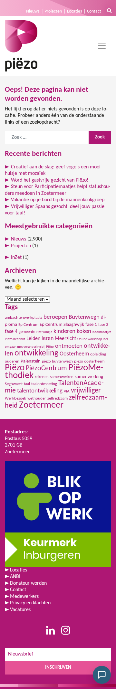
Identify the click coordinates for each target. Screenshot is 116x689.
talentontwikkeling (40, 391)
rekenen (42, 377)
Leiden (33, 338)
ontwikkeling (36, 353)
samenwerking (89, 376)
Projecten (53, 11)
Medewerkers (24, 596)
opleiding (98, 354)
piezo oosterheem (89, 361)
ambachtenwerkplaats (23, 318)
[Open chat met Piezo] (102, 675)
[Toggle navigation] (102, 45)
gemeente (27, 332)
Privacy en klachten (30, 603)
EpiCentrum (28, 325)
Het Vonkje (44, 332)
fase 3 (103, 325)
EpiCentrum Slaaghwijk (62, 324)
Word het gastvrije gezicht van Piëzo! (49, 180)
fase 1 (91, 324)
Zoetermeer (41, 405)
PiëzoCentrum (46, 368)
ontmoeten (68, 346)
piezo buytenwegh (57, 361)
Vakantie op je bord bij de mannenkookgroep (57, 200)
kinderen (64, 331)
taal (27, 384)
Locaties (74, 11)
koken (84, 331)
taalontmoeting (44, 384)
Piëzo (14, 368)
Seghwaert (14, 384)
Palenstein (31, 361)
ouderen (12, 361)
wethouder (36, 398)
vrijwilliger (86, 390)
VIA (67, 391)
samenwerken (61, 377)
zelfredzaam (57, 398)
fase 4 (11, 331)
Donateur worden (28, 583)
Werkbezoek (15, 398)
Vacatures (20, 609)
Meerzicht (65, 338)
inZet (16, 257)
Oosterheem (74, 354)
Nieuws (32, 11)
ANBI (15, 576)
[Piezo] (21, 45)
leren (47, 338)
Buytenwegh (84, 317)
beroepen (55, 317)
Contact (94, 11)
